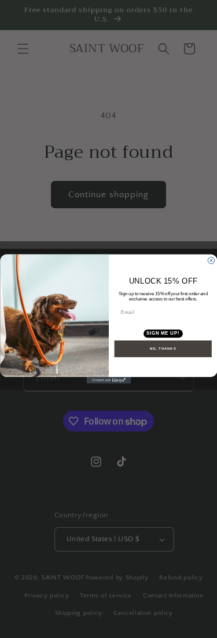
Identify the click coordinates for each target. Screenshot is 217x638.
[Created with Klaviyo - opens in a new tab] (108, 380)
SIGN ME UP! (162, 333)
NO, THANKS (162, 349)
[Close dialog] (211, 260)
